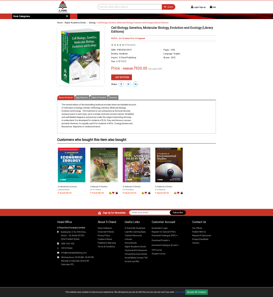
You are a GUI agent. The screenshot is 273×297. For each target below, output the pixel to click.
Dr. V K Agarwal (138, 38)
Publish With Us (199, 232)
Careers (195, 243)
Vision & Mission (105, 228)
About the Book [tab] (66, 97)
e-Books (128, 239)
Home (60, 22)
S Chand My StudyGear (135, 228)
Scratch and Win (132, 261)
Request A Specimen (201, 235)
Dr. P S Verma (124, 38)
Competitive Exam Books (136, 254)
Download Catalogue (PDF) (164, 235)
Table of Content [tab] (98, 97)
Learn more (179, 292)
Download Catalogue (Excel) (164, 245)
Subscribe (178, 212)
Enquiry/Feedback (200, 239)
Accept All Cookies (196, 292)
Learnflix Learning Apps (135, 232)
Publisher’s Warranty (107, 243)
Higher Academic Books (75, 22)
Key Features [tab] (82, 97)
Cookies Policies (105, 239)
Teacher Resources (133, 235)
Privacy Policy (104, 235)
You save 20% (155, 68)
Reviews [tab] (113, 97)
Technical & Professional (136, 250)
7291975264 (66, 248)
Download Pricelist (160, 240)
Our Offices (197, 228)
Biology (92, 22)
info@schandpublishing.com (74, 253)
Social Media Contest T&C (136, 258)
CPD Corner (157, 250)
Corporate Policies (106, 232)
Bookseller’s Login (160, 228)
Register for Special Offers (164, 232)
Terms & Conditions (106, 246)
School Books (131, 243)
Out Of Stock (122, 77)
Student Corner (159, 254)
